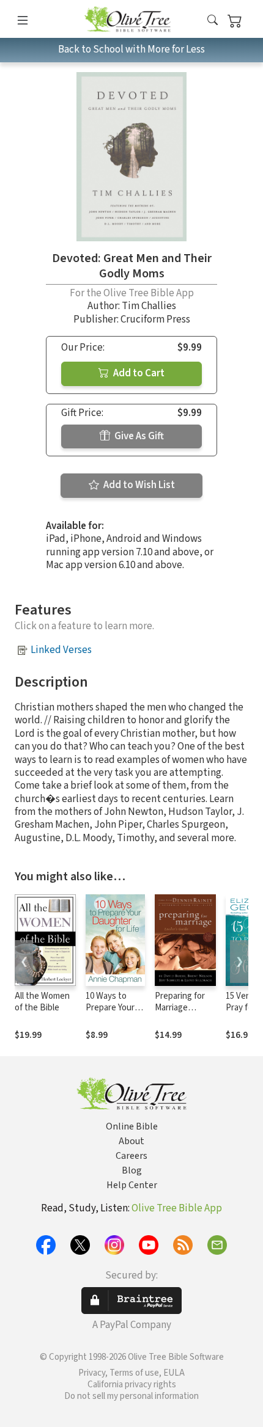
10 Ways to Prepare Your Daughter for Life (110, 1013)
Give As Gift (138, 436)
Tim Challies (149, 306)
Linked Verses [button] (61, 650)
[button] (212, 21)
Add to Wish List (138, 485)
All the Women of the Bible (42, 1002)
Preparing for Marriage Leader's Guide (183, 1008)
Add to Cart (138, 373)
